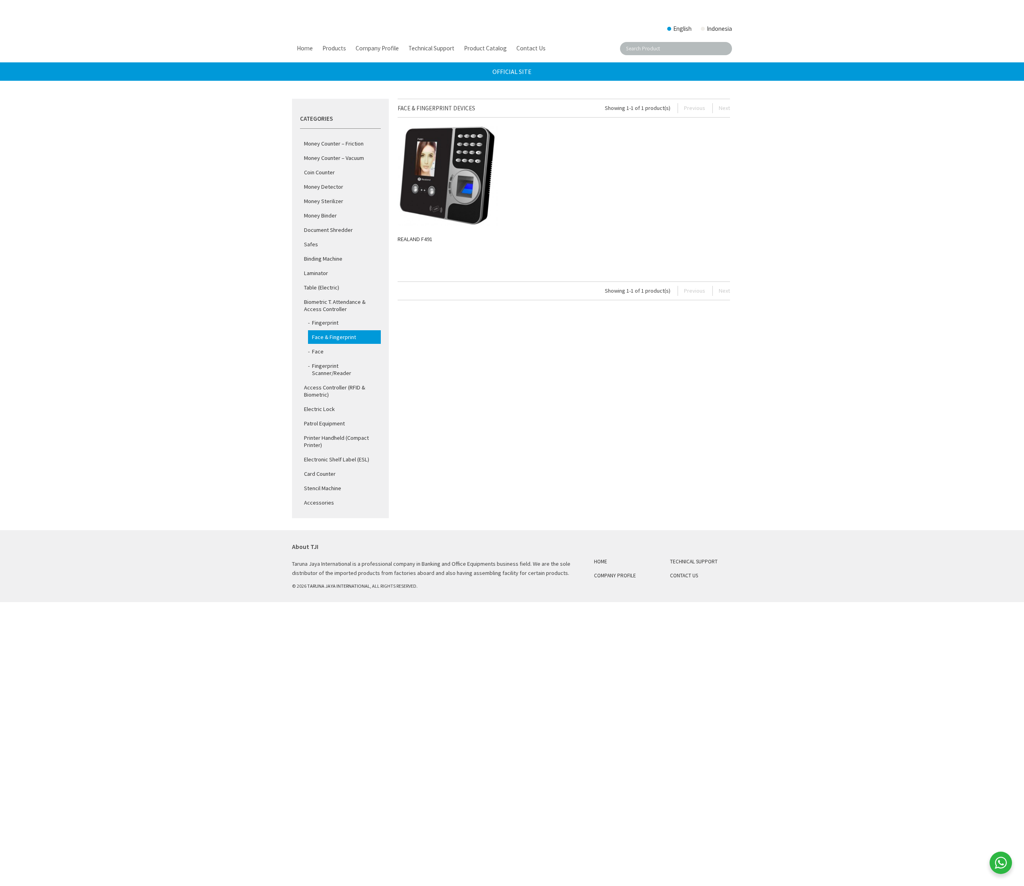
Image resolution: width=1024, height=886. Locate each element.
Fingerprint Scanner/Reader (331, 369)
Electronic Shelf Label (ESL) (336, 459)
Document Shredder (328, 229)
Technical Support (694, 561)
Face (318, 351)
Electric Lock (319, 409)
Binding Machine (323, 258)
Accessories (319, 502)
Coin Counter (319, 172)
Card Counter (320, 473)
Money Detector (323, 186)
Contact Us (684, 575)
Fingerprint (325, 322)
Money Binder (320, 215)
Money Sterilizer (323, 201)
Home (600, 561)
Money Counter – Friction (334, 143)
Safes (311, 244)
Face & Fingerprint (334, 337)
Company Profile (615, 575)
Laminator (316, 273)
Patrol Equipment (324, 423)
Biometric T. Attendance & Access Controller (335, 305)
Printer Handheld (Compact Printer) (336, 441)
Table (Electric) (321, 287)
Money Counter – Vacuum (334, 158)
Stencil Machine (322, 488)
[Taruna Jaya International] (356, 18)
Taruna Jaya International (338, 586)
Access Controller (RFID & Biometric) (334, 391)
